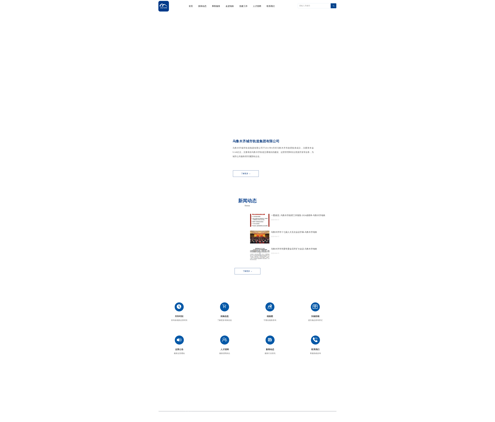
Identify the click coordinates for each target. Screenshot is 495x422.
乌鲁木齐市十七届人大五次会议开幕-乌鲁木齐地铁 (294, 232)
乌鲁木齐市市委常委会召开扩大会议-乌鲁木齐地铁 (294, 249)
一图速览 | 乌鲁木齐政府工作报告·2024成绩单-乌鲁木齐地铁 (298, 215)
